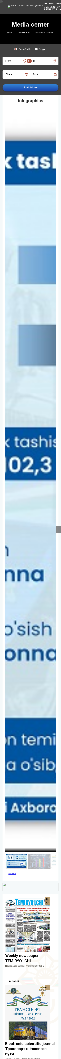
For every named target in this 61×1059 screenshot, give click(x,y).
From (8, 61)
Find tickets (30, 87)
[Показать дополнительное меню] (58, 529)
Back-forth (24, 49)
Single (42, 49)
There (8, 74)
